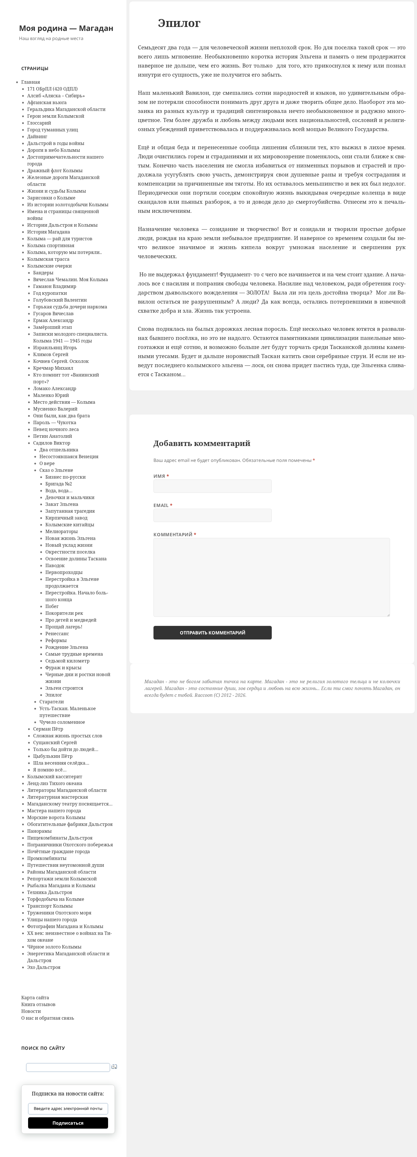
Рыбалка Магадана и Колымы (61, 885)
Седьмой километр (67, 661)
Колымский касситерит (54, 776)
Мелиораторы (61, 531)
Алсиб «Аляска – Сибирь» (56, 95)
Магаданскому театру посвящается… (70, 804)
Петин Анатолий (52, 436)
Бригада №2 (58, 484)
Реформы (56, 640)
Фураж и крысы (63, 667)
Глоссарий (39, 123)
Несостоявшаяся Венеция (68, 456)
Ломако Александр (54, 388)
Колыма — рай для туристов (59, 238)
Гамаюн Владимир (54, 286)
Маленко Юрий (51, 395)
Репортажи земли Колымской (62, 879)
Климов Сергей (50, 354)
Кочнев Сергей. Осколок (61, 361)
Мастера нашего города (54, 810)
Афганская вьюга (47, 102)
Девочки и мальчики (69, 497)
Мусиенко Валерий (55, 409)
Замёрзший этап (52, 327)
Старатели (51, 702)
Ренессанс (57, 633)
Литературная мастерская (57, 797)
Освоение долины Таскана (76, 559)
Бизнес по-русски (65, 477)
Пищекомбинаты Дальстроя (59, 838)
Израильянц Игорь (55, 347)
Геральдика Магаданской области (66, 109)
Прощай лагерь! (63, 627)
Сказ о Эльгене (56, 470)
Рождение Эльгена (66, 647)
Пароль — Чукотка (54, 422)
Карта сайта (35, 997)
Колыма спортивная (50, 245)
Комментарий (174, 534)
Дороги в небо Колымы (53, 150)
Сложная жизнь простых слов (67, 736)
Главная (30, 82)
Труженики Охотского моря (59, 913)
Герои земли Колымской (55, 116)
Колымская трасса (48, 259)
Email (162, 505)
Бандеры (43, 273)
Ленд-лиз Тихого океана (54, 783)
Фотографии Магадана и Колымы (65, 926)
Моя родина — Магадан (66, 28)
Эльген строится (64, 688)
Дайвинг (37, 136)
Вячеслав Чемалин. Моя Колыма (70, 279)
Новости (31, 1011)
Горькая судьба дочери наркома (70, 307)
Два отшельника (58, 450)
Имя (161, 476)
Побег (51, 606)
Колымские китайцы (69, 524)
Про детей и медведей (70, 620)
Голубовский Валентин (60, 300)
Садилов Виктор (51, 443)
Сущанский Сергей (55, 742)
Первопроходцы (64, 572)
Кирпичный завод (66, 518)
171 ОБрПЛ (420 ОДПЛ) (52, 89)
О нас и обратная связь (47, 1018)
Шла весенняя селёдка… (61, 763)
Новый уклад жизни (68, 545)
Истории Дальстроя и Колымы (62, 225)
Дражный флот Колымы (55, 170)
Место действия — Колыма (64, 402)
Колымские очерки (49, 266)
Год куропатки (50, 293)
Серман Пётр (48, 729)
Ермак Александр (53, 320)
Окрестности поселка (70, 552)
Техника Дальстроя (49, 892)
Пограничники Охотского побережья (70, 845)
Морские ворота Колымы (56, 817)
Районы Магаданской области (61, 872)
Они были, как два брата (61, 416)
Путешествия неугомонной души (65, 865)
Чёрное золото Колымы (54, 947)
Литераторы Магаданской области (67, 790)
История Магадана (48, 232)
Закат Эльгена (61, 504)
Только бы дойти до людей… (65, 749)
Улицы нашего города (52, 919)
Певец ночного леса (56, 429)
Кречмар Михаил (53, 368)
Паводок (55, 565)
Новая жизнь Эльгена (70, 538)
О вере (47, 463)
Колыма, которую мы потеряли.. (64, 252)
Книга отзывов (38, 1004)
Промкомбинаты (46, 858)
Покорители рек (64, 613)
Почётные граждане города (58, 851)
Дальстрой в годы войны (55, 143)
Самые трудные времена (74, 654)
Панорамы (39, 831)
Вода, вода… (59, 490)
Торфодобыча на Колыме (55, 899)
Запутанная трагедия (70, 511)
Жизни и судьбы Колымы (56, 191)
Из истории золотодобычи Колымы (67, 204)
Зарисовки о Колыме (51, 198)
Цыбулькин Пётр (53, 756)
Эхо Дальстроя (43, 967)
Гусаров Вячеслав (53, 313)
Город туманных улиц (52, 130)
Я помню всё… (50, 770)
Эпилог (53, 695)
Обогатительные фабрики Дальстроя (70, 824)
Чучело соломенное (62, 722)
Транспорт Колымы (50, 906)
